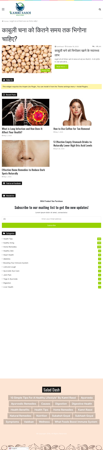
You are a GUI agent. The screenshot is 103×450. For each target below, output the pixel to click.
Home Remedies (10, 247)
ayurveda (87, 397)
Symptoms (12, 421)
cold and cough (9, 267)
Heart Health (8, 255)
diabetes (6, 259)
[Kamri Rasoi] (20, 9)
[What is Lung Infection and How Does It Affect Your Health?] (25, 112)
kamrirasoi (60, 46)
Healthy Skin (8, 251)
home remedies (63, 409)
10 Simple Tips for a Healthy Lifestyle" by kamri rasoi (43, 397)
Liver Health (8, 287)
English (14, 448)
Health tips (41, 409)
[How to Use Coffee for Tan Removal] (77, 112)
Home (6, 21)
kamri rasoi (85, 409)
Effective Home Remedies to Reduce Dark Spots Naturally (23, 171)
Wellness (44, 421)
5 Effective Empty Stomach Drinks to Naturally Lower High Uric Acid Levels (73, 143)
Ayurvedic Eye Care (11, 271)
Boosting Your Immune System (15, 263)
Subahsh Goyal (61, 415)
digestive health (82, 403)
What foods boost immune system (76, 421)
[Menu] (3, 10)
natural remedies (20, 415)
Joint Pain (7, 275)
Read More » (61, 67)
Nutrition (41, 415)
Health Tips (8, 239)
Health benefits (20, 409)
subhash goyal (84, 415)
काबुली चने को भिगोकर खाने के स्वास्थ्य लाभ (77, 52)
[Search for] (100, 10)
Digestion (7, 283)
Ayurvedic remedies (23, 403)
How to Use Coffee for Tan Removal (72, 129)
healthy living (8, 243)
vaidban (29, 421)
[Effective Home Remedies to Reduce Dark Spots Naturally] (25, 153)
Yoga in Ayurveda (10, 279)
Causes (45, 403)
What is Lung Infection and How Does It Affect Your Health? (22, 130)
